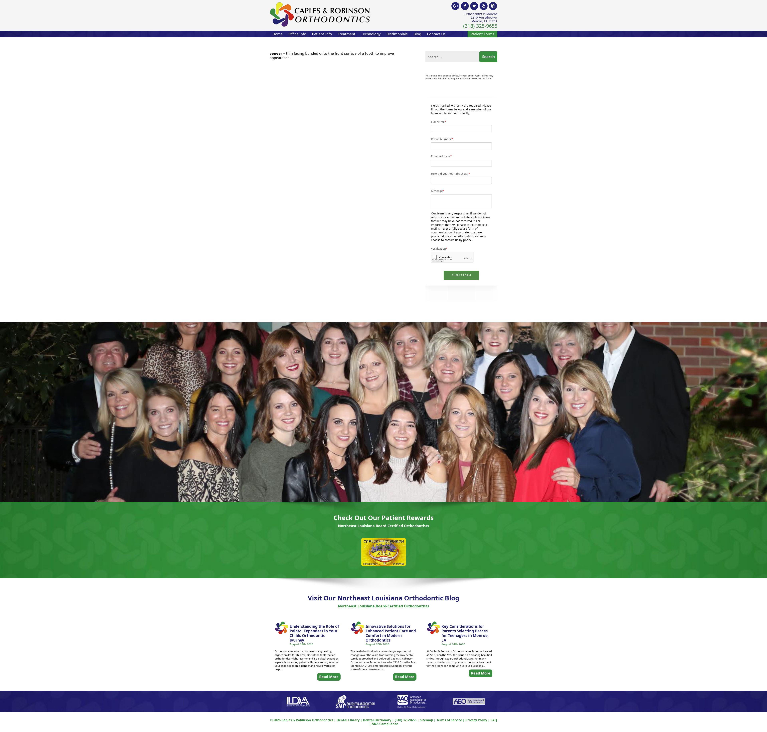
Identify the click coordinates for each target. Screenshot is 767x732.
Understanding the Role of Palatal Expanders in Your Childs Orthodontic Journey (314, 633)
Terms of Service (449, 720)
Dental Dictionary (377, 720)
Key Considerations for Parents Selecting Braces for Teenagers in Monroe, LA (465, 633)
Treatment (346, 34)
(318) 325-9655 (480, 25)
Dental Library (348, 720)
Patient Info (322, 34)
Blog (417, 34)
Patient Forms (482, 34)
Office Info (297, 34)
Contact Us (436, 34)
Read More (329, 676)
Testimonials (397, 34)
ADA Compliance (385, 724)
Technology (371, 34)
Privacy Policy (476, 720)
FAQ (494, 720)
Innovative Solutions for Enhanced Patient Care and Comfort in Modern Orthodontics (391, 633)
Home (277, 34)
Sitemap (426, 720)
